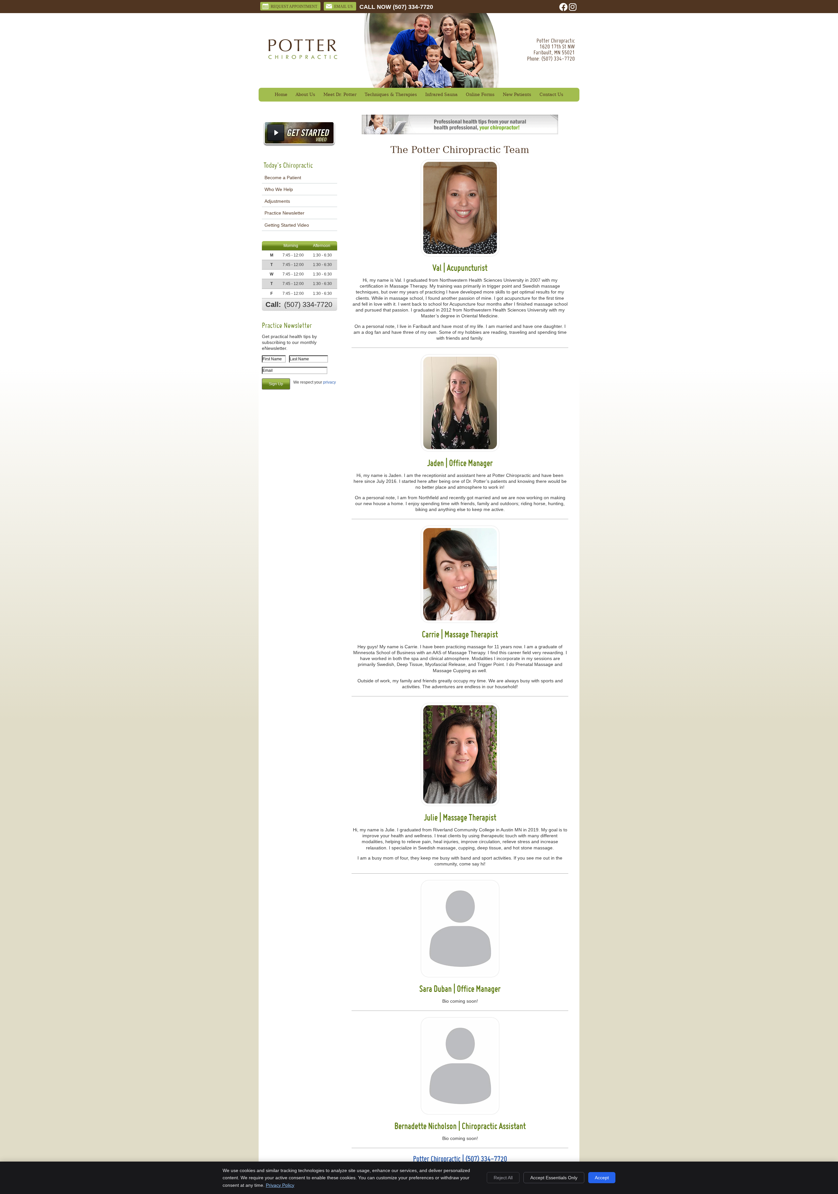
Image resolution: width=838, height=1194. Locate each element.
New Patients (517, 94)
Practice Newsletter (284, 213)
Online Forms (480, 94)
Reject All (503, 1177)
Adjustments (277, 201)
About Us (305, 94)
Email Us (343, 6)
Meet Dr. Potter (339, 94)
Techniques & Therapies (391, 94)
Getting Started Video (286, 225)
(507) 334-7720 (413, 7)
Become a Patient (282, 177)
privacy (329, 382)
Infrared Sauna (441, 94)
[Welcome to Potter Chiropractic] (302, 57)
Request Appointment (294, 6)
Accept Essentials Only (553, 1177)
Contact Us (551, 94)
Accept (602, 1177)
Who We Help (278, 189)
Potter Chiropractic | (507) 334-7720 (460, 1158)
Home (281, 94)
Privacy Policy (280, 1185)
